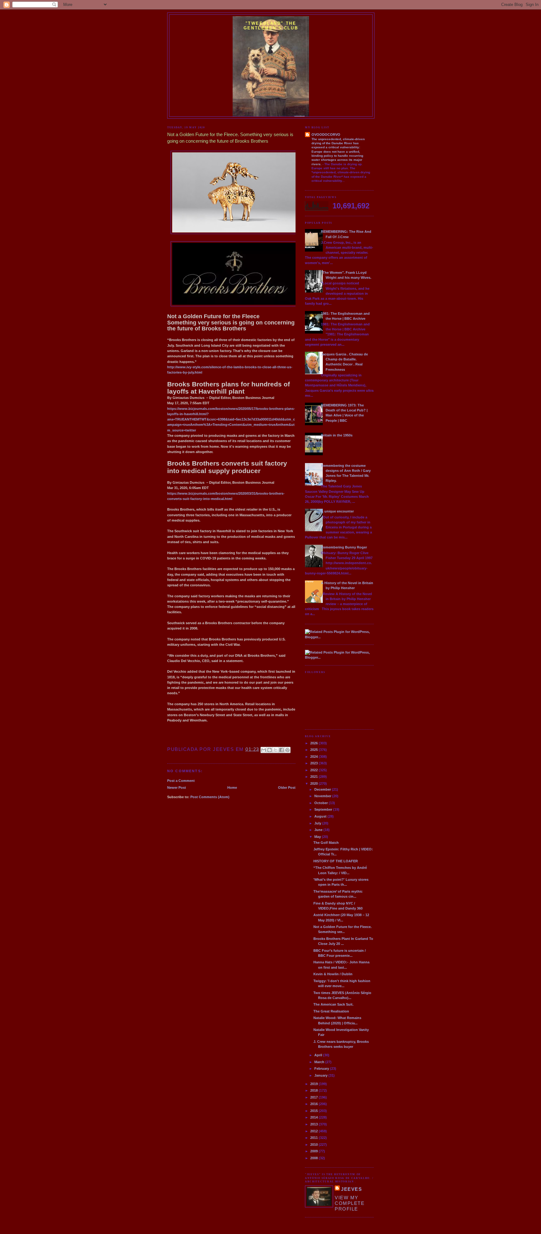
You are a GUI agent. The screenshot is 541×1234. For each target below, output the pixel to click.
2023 (314, 763)
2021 (314, 776)
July (318, 823)
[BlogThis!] (269, 750)
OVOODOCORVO (326, 134)
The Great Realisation (331, 1011)
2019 (314, 1084)
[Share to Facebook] (281, 750)
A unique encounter (337, 511)
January (321, 1075)
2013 (314, 1124)
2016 (314, 1104)
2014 (314, 1117)
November (323, 796)
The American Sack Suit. (333, 1004)
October (321, 803)
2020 (314, 783)
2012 (314, 1131)
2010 (314, 1144)
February (322, 1068)
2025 (314, 750)
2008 (314, 1158)
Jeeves (351, 1189)
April (318, 1055)
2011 (314, 1138)
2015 (314, 1111)
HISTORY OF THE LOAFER (335, 861)
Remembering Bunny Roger (344, 547)
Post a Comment (181, 781)
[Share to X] (275, 750)
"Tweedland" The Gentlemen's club (271, 25)
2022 (314, 770)
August (320, 816)
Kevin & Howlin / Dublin (333, 974)
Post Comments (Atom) (209, 797)
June (318, 830)
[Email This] (263, 750)
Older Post (287, 787)
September (323, 809)
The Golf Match (326, 842)
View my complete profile (349, 1203)
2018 (314, 1090)
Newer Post (176, 787)
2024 (314, 756)
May (318, 837)
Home (232, 787)
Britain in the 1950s (337, 435)
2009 (314, 1151)
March (319, 1062)
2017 (314, 1097)
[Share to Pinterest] (287, 750)
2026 (314, 743)
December (323, 789)
